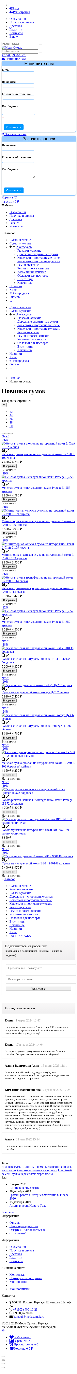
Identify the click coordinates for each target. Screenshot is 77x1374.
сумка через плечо (24, 1174)
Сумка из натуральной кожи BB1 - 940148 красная (36, 863)
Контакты (16, 33)
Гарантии (15, 29)
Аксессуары (24, 247)
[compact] (11, 433)
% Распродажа (19, 293)
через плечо (45, 1174)
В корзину (9, 466)
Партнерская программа (25, 1278)
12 (11, 411)
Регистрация (21, 12)
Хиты (13, 289)
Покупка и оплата (21, 22)
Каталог (9, 879)
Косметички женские (31, 272)
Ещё (12, 36)
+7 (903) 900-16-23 (14, 55)
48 (11, 422)
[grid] (3, 433)
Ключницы (24, 282)
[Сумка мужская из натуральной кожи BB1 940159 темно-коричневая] (38, 821)
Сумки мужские (20, 243)
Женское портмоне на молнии (37, 1170)
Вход (15, 8)
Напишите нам (15, 58)
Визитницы (25, 279)
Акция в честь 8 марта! (24, 1187)
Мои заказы (17, 1274)
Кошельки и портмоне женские (38, 257)
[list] (7, 433)
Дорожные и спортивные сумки (31, 896)
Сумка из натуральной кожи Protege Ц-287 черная (35, 692)
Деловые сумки (12, 1166)
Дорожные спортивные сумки (37, 254)
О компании (17, 18)
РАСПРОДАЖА (20, 935)
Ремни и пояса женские (33, 268)
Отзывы (14, 297)
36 (11, 419)
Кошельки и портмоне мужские (38, 261)
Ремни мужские (28, 264)
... (10, 300)
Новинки (15, 286)
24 (11, 415)
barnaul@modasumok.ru (28, 1316)
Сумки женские (20, 239)
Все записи (9, 1212)
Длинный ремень (35, 1166)
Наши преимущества (23, 1226)
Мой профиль (18, 1281)
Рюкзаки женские (29, 250)
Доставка (15, 26)
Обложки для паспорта (32, 275)
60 (11, 426)
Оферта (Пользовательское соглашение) (27, 1231)
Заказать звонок (15, 134)
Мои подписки (19, 1289)
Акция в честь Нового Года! (28, 1205)
